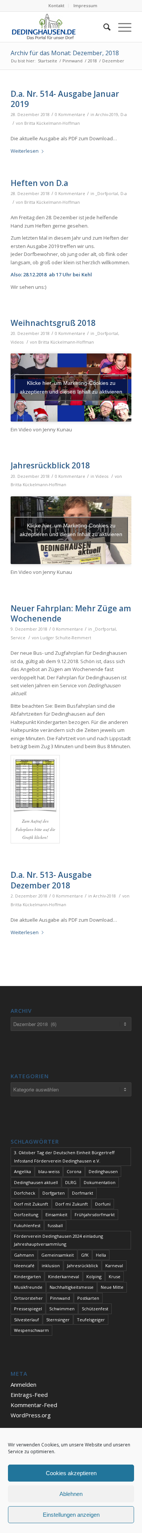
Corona (74, 1171)
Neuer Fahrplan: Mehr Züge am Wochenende (71, 613)
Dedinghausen (103, 1171)
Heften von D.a (39, 183)
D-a (123, 114)
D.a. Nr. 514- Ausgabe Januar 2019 (65, 98)
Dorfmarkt (82, 1193)
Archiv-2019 (106, 114)
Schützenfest (95, 1308)
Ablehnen (71, 1494)
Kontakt (56, 5)
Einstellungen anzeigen (71, 1514)
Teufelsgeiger (91, 1319)
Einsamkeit (56, 1214)
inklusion (51, 1265)
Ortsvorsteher (28, 1298)
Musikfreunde (28, 1287)
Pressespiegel (28, 1308)
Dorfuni (103, 1204)
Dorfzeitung (26, 1214)
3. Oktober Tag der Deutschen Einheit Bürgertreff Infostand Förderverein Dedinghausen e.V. (64, 1156)
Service (18, 637)
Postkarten (88, 1298)
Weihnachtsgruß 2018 (53, 323)
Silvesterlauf (26, 1319)
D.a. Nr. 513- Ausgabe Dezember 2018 (51, 880)
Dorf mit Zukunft (31, 1204)
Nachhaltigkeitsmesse (72, 1287)
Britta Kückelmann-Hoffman (52, 123)
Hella (101, 1255)
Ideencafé (24, 1265)
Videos (17, 342)
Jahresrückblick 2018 (50, 465)
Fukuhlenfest (27, 1225)
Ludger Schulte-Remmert (65, 637)
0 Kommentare (70, 114)
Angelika (22, 1171)
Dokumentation (99, 1182)
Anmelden (23, 1384)
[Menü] (121, 27)
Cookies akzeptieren (71, 1473)
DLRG (70, 1182)
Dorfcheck (24, 1193)
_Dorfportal (106, 193)
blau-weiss (48, 1171)
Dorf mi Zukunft (71, 1204)
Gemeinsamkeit (57, 1255)
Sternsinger (58, 1319)
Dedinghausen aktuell (36, 1182)
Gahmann (24, 1255)
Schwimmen (62, 1308)
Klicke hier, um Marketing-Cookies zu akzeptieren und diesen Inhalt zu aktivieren (71, 387)
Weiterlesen (25, 150)
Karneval (114, 1265)
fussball (55, 1225)
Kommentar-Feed (34, 1405)
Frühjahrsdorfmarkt (95, 1214)
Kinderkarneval (63, 1276)
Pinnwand (60, 1298)
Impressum (85, 5)
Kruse (114, 1276)
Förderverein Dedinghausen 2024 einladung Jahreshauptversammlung (58, 1240)
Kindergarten (27, 1276)
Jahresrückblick (82, 1265)
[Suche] (103, 27)
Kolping (93, 1276)
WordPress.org (31, 1415)
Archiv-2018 (104, 896)
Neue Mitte (112, 1287)
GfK (85, 1255)
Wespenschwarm (31, 1330)
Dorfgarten (53, 1193)
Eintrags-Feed (29, 1394)
